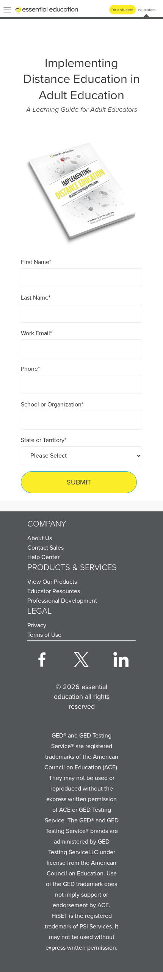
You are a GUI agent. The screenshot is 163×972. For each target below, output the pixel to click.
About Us (39, 538)
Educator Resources (53, 591)
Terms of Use (44, 634)
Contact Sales (45, 547)
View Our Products (52, 581)
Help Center (43, 557)
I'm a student (122, 10)
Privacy (36, 625)
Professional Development (62, 600)
